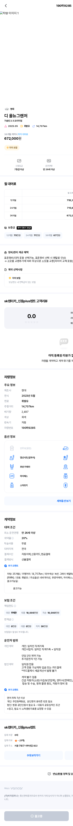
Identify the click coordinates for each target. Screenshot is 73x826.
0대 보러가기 (33, 755)
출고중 (39, 816)
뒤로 (6, 5)
